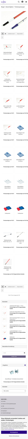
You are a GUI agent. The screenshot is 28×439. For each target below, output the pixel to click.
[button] (2, 33)
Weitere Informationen (14, 436)
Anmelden (14, 356)
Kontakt (3, 401)
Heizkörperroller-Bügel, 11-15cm (7, 133)
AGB (3, 406)
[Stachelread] (14, 372)
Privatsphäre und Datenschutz (8, 408)
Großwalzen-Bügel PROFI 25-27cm (7, 81)
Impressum (4, 410)
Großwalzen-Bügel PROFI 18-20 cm (20, 54)
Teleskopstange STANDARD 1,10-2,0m (7, 268)
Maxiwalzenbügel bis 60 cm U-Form (8, 53)
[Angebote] (25, 365)
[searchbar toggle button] (19, 2)
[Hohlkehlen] (3, 2)
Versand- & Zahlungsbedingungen (9, 403)
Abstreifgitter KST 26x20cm (7, 160)
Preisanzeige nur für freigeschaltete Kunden (14, 381)
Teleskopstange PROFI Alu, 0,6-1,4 (7, 241)
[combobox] (11, 33)
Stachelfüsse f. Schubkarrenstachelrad (14, 379)
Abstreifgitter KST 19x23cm (20, 133)
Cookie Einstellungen (6, 413)
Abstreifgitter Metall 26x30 (20, 187)
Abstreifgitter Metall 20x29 (7, 187)
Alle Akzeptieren (14, 432)
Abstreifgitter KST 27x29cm (20, 160)
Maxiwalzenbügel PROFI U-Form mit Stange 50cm (20, 81)
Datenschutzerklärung (9, 429)
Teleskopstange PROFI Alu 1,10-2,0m (20, 242)
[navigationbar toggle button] (26, 2)
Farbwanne (7, 213)
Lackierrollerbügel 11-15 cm (20, 106)
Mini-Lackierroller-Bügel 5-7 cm (7, 106)
